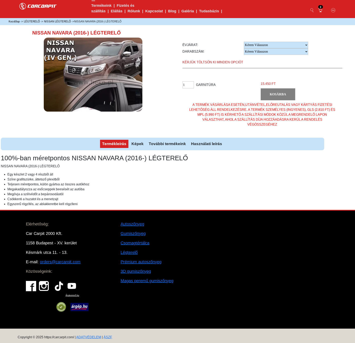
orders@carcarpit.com (60, 262)
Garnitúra (206, 85)
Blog (172, 11)
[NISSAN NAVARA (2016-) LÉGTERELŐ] (98, 78)
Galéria (187, 11)
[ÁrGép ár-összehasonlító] (79, 307)
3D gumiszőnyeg (136, 271)
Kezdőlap (14, 21)
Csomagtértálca (135, 243)
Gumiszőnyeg (133, 233)
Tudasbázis (209, 11)
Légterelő (129, 252)
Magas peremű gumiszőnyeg (147, 280)
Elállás (116, 11)
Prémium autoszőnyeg (141, 262)
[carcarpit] (38, 5)
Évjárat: (190, 45)
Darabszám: (193, 51)
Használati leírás (206, 144)
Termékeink (101, 5)
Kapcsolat (154, 11)
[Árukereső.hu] (61, 307)
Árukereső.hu (72, 295)
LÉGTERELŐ (32, 21)
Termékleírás (114, 144)
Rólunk (134, 11)
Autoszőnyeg (132, 224)
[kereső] (312, 10)
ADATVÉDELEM (88, 337)
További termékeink (167, 144)
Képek (137, 144)
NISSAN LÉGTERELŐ (57, 21)
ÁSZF (108, 337)
